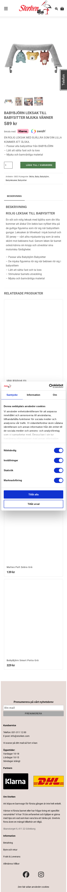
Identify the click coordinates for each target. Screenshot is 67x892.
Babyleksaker (11, 180)
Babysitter (22, 180)
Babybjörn (44, 176)
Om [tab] (55, 394)
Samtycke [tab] (12, 394)
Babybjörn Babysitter (34, 257)
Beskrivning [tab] (14, 196)
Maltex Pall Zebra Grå (20, 567)
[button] (57, 24)
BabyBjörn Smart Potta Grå (23, 660)
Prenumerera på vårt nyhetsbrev (34, 702)
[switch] (58, 460)
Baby (37, 176)
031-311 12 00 (19, 732)
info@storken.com (20, 736)
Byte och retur (10, 849)
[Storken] (30, 7)
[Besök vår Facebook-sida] (26, 874)
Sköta (31, 176)
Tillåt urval (34, 504)
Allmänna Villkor (11, 863)
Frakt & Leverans (11, 856)
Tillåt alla (33, 494)
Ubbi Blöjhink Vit (17, 380)
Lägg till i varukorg (39, 165)
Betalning (8, 842)
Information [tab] (33, 394)
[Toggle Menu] (6, 9)
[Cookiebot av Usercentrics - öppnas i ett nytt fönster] (49, 386)
